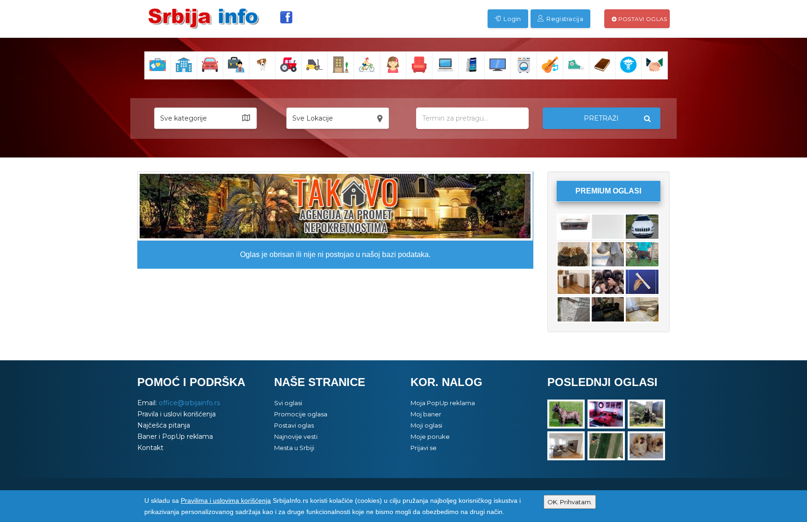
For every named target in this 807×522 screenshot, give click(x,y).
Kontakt (150, 447)
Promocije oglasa (300, 414)
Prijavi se (424, 447)
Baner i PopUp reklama (175, 436)
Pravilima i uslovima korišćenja (226, 500)
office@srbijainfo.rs (189, 403)
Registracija (564, 18)
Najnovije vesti (296, 436)
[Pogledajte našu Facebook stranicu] (286, 17)
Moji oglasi (426, 425)
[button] (205, 118)
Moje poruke (430, 436)
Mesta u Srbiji (294, 447)
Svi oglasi (288, 403)
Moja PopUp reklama (443, 403)
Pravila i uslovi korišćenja (176, 414)
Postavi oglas (641, 18)
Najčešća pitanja (163, 425)
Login (511, 18)
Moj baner (426, 414)
